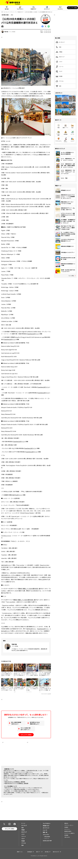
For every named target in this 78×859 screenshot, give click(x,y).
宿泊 (72, 127)
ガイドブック (47, 9)
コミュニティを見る (72, 8)
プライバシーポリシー (69, 825)
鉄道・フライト (65, 141)
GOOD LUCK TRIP (47, 840)
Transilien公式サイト (32, 334)
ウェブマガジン (20, 9)
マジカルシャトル (6, 536)
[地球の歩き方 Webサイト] (13, 2)
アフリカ (61, 81)
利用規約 (66, 827)
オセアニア (61, 56)
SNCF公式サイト (5, 565)
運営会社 (66, 823)
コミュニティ (60, 9)
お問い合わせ (67, 837)
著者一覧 (45, 832)
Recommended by (44, 693)
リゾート (61, 66)
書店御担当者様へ (68, 831)
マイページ (46, 838)
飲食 (58, 127)
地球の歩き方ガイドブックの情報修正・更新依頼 (16, 783)
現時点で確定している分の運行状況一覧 (29, 588)
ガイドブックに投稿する (69, 833)
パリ (16, 12)
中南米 (60, 52)
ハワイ (60, 61)
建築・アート (65, 127)
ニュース (45, 830)
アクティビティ (58, 141)
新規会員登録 (47, 836)
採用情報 (66, 835)
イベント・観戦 (58, 134)
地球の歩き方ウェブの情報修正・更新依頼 (15, 782)
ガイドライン (67, 829)
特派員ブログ (33, 9)
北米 (60, 47)
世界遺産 (65, 134)
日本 (60, 86)
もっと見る (71, 275)
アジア (60, 71)
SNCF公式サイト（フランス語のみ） (11, 575)
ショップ (72, 141)
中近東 (60, 76)
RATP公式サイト (17, 495)
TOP (2, 12)
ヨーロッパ (6, 12)
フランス (12, 12)
